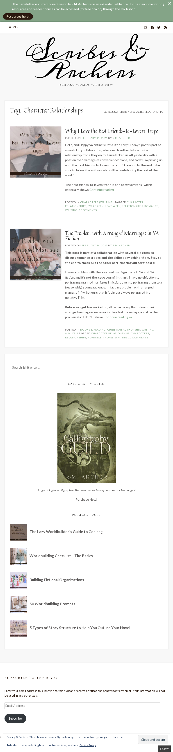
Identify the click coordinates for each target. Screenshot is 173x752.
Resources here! (18, 16)
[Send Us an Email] (146, 28)
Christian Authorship (123, 329)
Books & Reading (93, 329)
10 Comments (138, 337)
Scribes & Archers (86, 62)
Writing (71, 210)
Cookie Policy (88, 745)
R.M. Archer (121, 137)
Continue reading (103, 189)
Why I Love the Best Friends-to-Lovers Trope (111, 131)
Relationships (132, 206)
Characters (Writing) (97, 202)
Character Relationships (110, 333)
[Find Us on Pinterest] (165, 28)
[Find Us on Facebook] (152, 28)
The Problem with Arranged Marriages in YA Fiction (112, 235)
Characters (140, 333)
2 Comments (87, 210)
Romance (151, 206)
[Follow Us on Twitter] (159, 28)
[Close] (169, 3)
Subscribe (15, 718)
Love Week (113, 206)
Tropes (108, 337)
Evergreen (96, 206)
